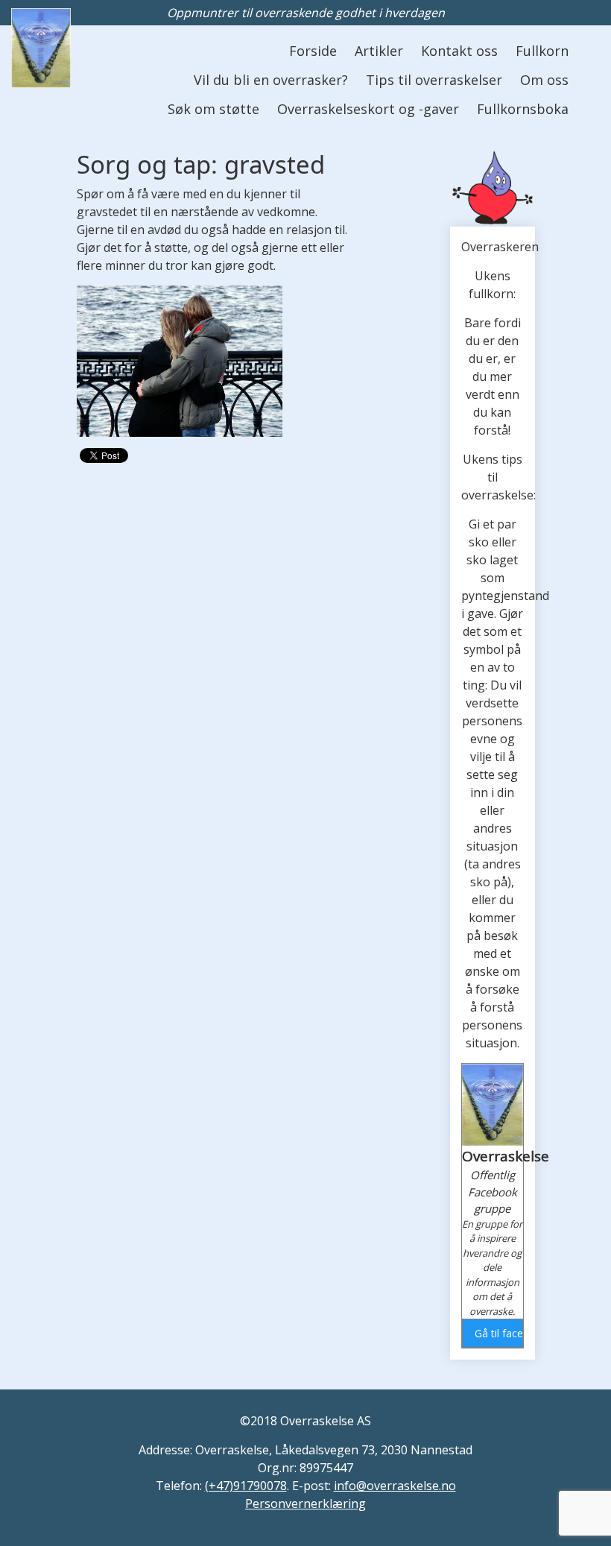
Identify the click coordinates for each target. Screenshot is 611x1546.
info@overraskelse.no (395, 1485)
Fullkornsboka (523, 109)
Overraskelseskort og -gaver (368, 109)
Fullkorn (542, 51)
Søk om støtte (213, 109)
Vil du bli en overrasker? (271, 80)
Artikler (379, 51)
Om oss (544, 80)
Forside (313, 51)
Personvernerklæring (305, 1503)
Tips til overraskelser (434, 80)
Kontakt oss (459, 51)
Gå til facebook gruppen (498, 1333)
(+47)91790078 (246, 1485)
